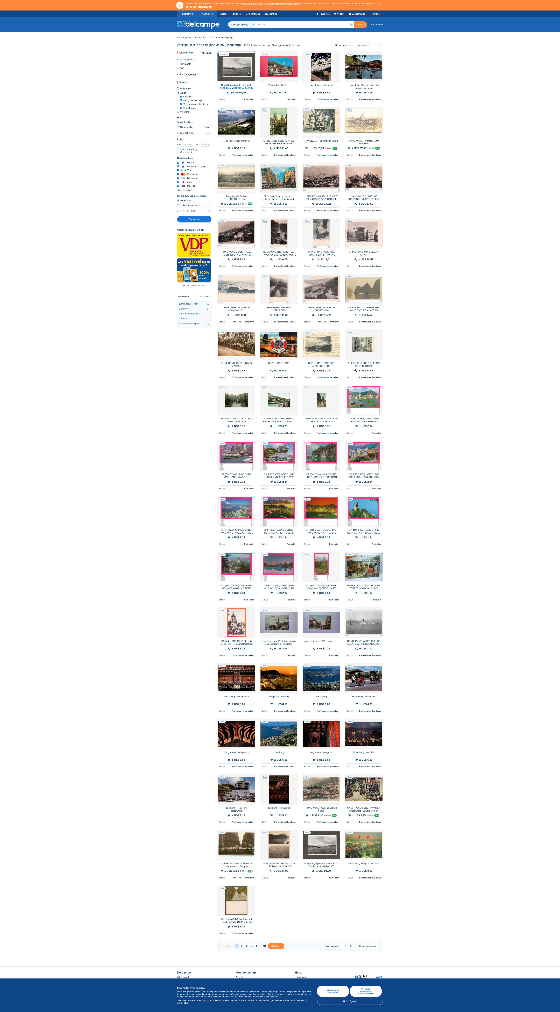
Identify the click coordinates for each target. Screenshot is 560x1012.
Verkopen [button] (236, 14)
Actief (183, 93)
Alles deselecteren (184, 190)
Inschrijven (187, 14)
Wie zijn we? (183, 977)
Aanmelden (207, 14)
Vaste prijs (188, 96)
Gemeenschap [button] (253, 14)
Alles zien (206, 53)
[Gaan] (350, 946)
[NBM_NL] (194, 270)
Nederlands (375, 14)
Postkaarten (185, 64)
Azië (182, 68)
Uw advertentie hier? (195, 285)
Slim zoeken (377, 24)
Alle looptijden (186, 122)
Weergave (344, 45)
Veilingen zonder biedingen (195, 104)
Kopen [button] (223, 14)
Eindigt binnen (187, 133)
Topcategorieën (187, 59)
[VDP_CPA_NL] (194, 245)
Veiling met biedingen (193, 100)
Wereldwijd (185, 200)
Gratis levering (187, 152)
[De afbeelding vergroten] (236, 66)
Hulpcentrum (301, 977)
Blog (238, 977)
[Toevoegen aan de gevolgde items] (251, 55)
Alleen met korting (188, 149)
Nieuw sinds (186, 127)
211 (264, 946)
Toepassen (194, 219)
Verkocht (184, 112)
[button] (351, 24)
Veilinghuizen (189, 108)
